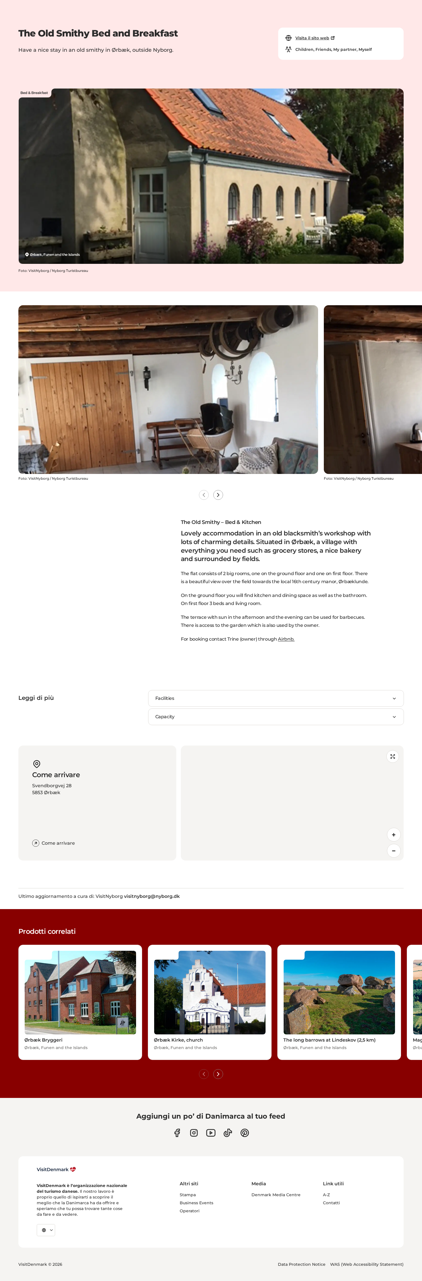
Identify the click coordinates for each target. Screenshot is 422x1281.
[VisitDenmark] (56, 1169)
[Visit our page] (194, 1133)
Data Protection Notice (302, 1264)
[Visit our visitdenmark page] (211, 1133)
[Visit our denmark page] (177, 1133)
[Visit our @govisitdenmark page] (228, 1133)
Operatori (190, 1210)
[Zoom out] (394, 851)
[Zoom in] (394, 835)
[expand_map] (392, 756)
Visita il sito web (312, 38)
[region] (292, 803)
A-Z (326, 1194)
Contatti (331, 1202)
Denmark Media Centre (276, 1194)
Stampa (188, 1194)
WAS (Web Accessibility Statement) (367, 1264)
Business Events (196, 1202)
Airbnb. (286, 639)
